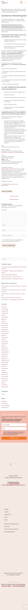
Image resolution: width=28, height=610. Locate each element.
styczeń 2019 (4, 384)
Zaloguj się (3, 401)
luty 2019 (3, 382)
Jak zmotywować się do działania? (9, 274)
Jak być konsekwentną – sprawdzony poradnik (12, 278)
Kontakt (7, 526)
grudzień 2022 (4, 329)
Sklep (6, 520)
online (3, 159)
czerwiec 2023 (4, 323)
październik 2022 (5, 331)
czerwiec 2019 (4, 376)
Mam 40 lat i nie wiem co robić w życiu (12, 297)
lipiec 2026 (3, 306)
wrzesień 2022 (4, 333)
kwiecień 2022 (4, 341)
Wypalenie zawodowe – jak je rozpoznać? (11, 276)
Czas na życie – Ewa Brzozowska (13, 586)
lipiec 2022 (3, 335)
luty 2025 (3, 315)
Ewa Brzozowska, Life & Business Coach (10, 168)
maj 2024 (3, 321)
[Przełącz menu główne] (25, 2)
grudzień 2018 (4, 386)
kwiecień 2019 (4, 378)
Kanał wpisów (4, 403)
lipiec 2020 (3, 366)
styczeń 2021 (4, 358)
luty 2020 (3, 370)
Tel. (13, 484)
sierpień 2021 (4, 356)
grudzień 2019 (4, 374)
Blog (5, 517)
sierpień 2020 (4, 364)
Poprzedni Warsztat (14, 196)
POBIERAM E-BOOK (14, 438)
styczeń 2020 (4, 372)
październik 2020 (5, 360)
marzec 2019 (4, 380)
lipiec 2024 (3, 319)
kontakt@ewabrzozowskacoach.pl (10, 184)
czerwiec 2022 (4, 337)
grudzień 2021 (4, 348)
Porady (3, 394)
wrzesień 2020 (4, 362)
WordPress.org (4, 407)
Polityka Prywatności (11, 529)
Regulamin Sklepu (9, 532)
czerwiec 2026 (4, 309)
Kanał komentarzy (5, 405)
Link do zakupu (7, 191)
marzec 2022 (4, 343)
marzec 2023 (4, 327)
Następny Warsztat (14, 199)
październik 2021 (5, 352)
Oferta (6, 512)
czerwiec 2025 (4, 313)
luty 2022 (3, 345)
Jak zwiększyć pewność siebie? (17, 299)
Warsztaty (7, 514)
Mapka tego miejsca (19, 152)
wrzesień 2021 (4, 354)
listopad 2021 (4, 350)
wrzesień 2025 (4, 311)
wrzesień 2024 (4, 317)
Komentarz (4, 209)
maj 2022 (3, 339)
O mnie (6, 509)
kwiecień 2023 (4, 325)
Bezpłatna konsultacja (11, 524)
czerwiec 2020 (4, 368)
